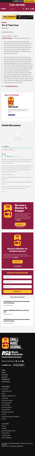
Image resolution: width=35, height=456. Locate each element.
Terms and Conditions (16, 446)
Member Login (18, 1)
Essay (4, 393)
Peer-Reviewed (7, 407)
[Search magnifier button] (23, 8)
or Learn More (20, 227)
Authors (5, 375)
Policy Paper (6, 405)
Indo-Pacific (5, 433)
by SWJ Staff (5, 28)
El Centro (5, 389)
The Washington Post (12, 86)
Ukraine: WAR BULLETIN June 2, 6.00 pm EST (16, 311)
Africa (4, 426)
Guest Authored (7, 400)
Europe (4, 428)
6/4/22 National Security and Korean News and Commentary (17, 320)
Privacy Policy (6, 446)
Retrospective (7, 391)
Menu (4, 9)
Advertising (6, 382)
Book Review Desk (8, 412)
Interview (5, 398)
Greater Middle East (8, 431)
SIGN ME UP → (20, 224)
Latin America (6, 435)
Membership (6, 379)
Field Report (6, 410)
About (4, 372)
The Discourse (6, 403)
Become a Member (29, 1)
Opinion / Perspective (9, 396)
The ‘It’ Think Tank (7, 38)
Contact (5, 377)
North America (7, 438)
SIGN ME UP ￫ (17, 261)
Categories (6, 386)
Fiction (4, 414)
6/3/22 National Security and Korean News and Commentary (17, 302)
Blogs (4, 22)
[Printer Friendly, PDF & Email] (9, 36)
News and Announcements (11, 416)
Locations (5, 424)
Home (3, 370)
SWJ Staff (13, 107)
